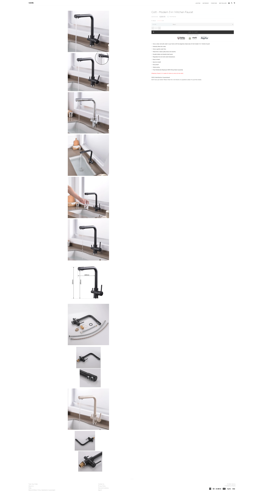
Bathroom (206, 3)
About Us (31, 486)
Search (100, 490)
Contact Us (101, 484)
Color (154, 24)
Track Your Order (33, 484)
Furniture (214, 3)
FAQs (29, 488)
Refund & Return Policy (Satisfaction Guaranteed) (41, 490)
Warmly (233, 484)
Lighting (197, 3)
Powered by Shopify (230, 485)
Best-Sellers (222, 3)
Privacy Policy (102, 486)
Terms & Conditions (103, 488)
